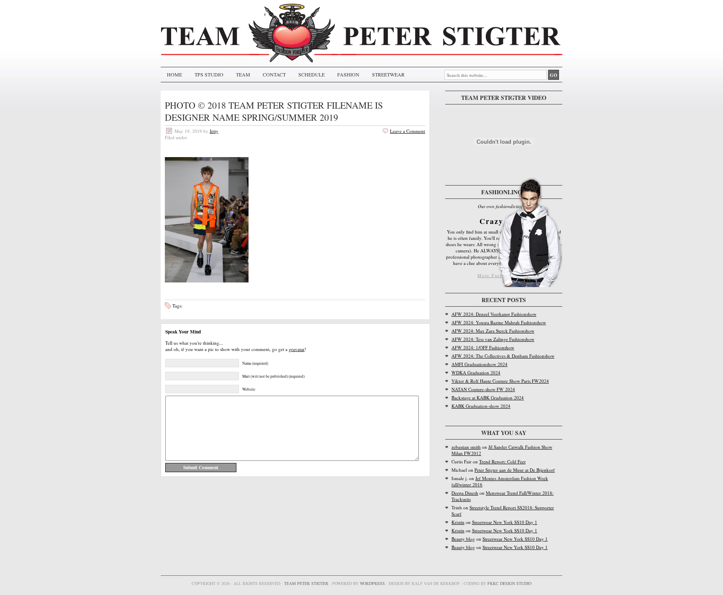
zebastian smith (466, 447)
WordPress (372, 583)
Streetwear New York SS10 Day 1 (504, 522)
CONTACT (274, 74)
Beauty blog (463, 539)
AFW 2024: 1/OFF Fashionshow (482, 347)
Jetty (214, 131)
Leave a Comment (407, 131)
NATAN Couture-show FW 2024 (483, 389)
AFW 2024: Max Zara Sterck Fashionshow (492, 331)
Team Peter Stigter (306, 583)
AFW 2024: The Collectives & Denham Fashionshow (502, 356)
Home (174, 74)
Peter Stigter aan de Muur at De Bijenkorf (514, 470)
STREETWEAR (388, 74)
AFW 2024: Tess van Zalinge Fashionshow (492, 339)
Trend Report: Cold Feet (502, 461)
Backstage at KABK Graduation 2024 (487, 397)
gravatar (297, 349)
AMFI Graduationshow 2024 (479, 364)
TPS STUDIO (209, 74)
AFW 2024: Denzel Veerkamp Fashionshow (493, 314)
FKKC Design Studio (509, 583)
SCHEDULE (311, 74)
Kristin (457, 522)
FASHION (348, 74)
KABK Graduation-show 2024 (480, 406)
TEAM (243, 74)
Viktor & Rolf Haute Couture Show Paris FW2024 (500, 381)
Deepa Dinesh (464, 493)
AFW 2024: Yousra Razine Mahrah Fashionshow (498, 322)
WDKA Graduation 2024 (475, 372)
